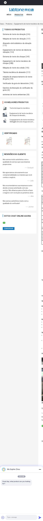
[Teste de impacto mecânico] (5, 108)
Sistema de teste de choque (14, 57)
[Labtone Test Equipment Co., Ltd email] (5, 223)
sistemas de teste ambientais (14, 95)
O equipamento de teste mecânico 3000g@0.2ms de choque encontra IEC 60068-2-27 (22, 122)
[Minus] (40, 469)
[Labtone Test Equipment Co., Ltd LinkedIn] (5, 2)
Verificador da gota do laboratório (16, 83)
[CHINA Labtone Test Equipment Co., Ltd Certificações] (9, 141)
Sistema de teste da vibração (14, 34)
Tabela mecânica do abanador (14, 72)
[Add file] (2, 517)
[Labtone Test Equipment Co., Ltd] (21, 9)
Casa (2, 24)
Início (9, 15)
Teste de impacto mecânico (20, 108)
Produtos (19, 15)
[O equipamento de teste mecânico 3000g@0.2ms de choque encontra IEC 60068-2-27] (5, 120)
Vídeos (29, 15)
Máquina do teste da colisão (14, 68)
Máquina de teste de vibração (14, 39)
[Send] (40, 517)
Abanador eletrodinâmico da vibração (17, 43)
